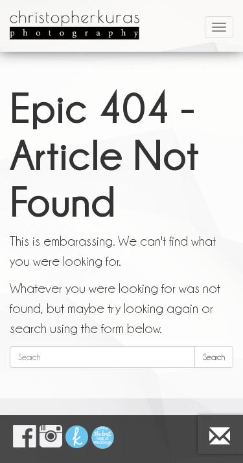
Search (214, 356)
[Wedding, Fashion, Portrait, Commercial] (74, 16)
